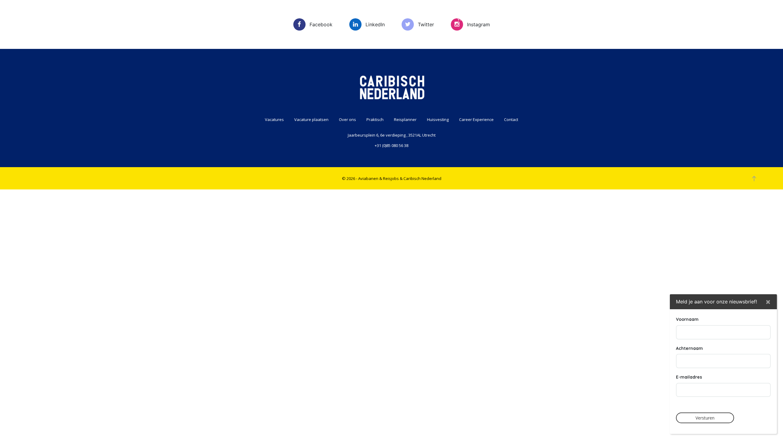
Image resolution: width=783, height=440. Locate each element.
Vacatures (424, 19)
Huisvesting (438, 119)
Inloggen (746, 16)
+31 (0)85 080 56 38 (391, 145)
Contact (672, 19)
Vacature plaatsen (476, 19)
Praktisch (569, 19)
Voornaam (687, 319)
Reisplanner (405, 119)
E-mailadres (689, 377)
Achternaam (689, 348)
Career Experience (621, 19)
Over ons (527, 19)
